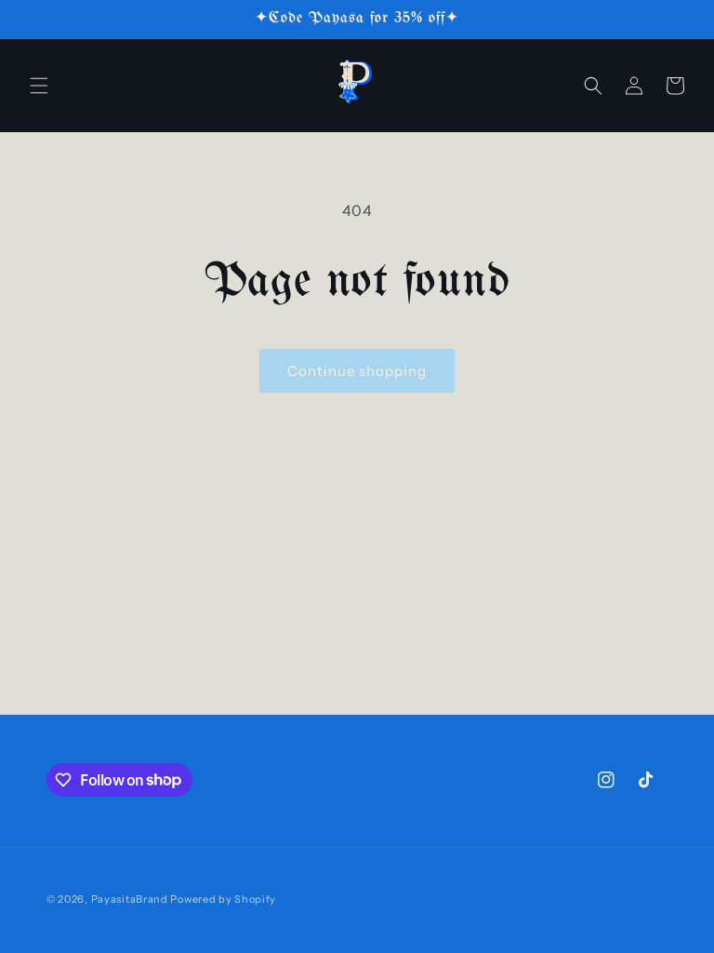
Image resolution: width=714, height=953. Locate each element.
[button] (39, 85)
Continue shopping (357, 371)
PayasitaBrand (129, 899)
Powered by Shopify (223, 899)
